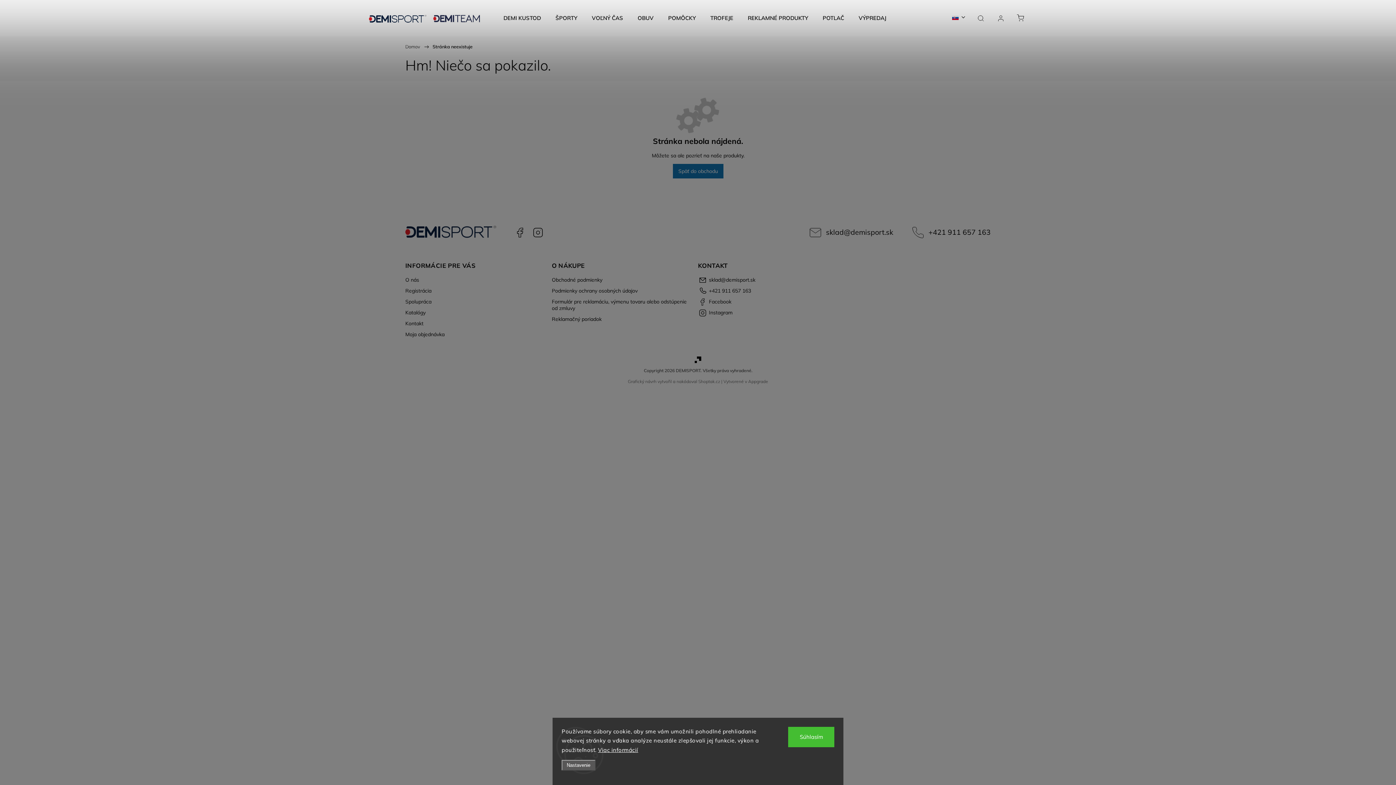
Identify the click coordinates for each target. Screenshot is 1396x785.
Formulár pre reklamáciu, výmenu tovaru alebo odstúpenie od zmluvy (619, 304)
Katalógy (415, 312)
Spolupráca (418, 301)
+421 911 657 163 (959, 232)
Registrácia (418, 290)
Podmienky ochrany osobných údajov (595, 290)
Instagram (538, 232)
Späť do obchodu (698, 171)
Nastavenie (578, 765)
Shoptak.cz (709, 381)
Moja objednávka (425, 334)
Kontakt (414, 323)
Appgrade (758, 381)
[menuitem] (522, 18)
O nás (412, 280)
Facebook (519, 232)
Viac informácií (618, 749)
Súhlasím (811, 736)
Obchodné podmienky (577, 280)
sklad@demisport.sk (859, 232)
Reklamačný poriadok (577, 319)
